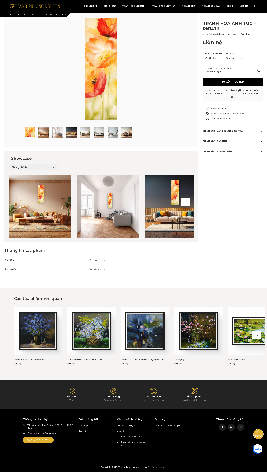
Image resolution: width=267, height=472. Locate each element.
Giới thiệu (83, 425)
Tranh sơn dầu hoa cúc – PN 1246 (84, 359)
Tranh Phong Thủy (163, 6)
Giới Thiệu (110, 6)
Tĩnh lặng (179, 359)
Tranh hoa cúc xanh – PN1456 (29, 359)
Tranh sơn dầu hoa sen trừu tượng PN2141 (142, 359)
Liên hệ (82, 431)
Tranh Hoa (188, 6)
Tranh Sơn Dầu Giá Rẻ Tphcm (168, 425)
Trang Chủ (90, 6)
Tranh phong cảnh (133, 6)
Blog (230, 6)
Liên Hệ (244, 6)
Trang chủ (15, 15)
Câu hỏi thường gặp (126, 425)
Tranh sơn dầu (211, 6)
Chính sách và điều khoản (129, 436)
